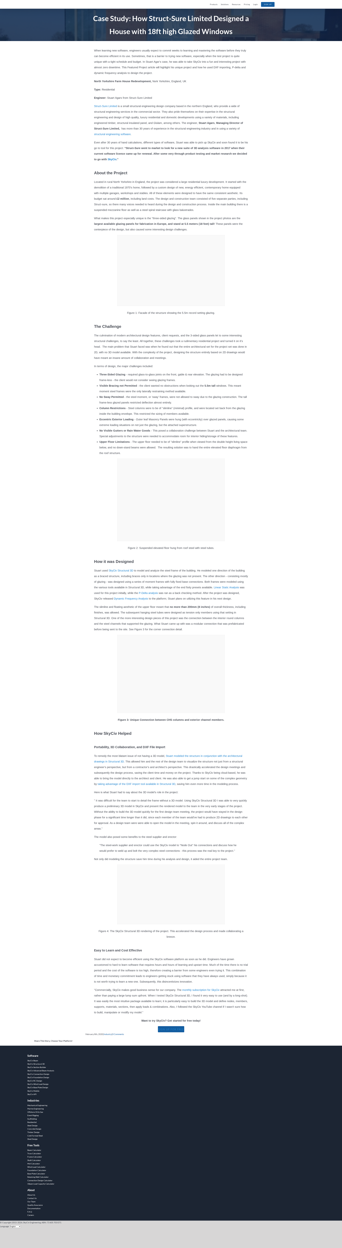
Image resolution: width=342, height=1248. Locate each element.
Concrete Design (34, 1129)
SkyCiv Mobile (33, 1091)
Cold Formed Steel (35, 1136)
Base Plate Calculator (36, 1173)
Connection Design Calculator (40, 1180)
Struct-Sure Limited (105, 106)
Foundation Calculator (36, 1170)
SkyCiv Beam (32, 1060)
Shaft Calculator (34, 1160)
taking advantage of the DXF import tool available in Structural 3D (136, 784)
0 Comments (118, 1034)
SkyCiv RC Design (34, 1081)
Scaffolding (32, 1119)
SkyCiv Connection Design (38, 1074)
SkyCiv (112, 159)
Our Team (31, 1201)
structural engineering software (112, 134)
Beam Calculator (34, 1150)
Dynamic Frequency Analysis (131, 598)
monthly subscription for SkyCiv (200, 989)
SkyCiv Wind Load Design (37, 1084)
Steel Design (32, 1125)
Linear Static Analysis (226, 587)
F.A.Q (29, 1212)
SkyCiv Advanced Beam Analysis (40, 1070)
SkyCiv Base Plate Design (37, 1087)
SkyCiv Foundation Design (38, 1077)
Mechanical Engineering (37, 1105)
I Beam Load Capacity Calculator (40, 1184)
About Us (31, 1195)
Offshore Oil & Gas (35, 1112)
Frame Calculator (34, 1157)
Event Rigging (33, 1115)
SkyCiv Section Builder (36, 1067)
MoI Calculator (33, 1163)
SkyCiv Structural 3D (121, 570)
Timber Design (33, 1132)
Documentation (33, 1208)
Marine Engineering (35, 1109)
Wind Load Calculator (36, 1167)
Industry (108, 1034)
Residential (32, 1122)
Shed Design (32, 1139)
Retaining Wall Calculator (38, 1177)
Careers (30, 1215)
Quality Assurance (35, 1205)
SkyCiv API (31, 1094)
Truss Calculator (34, 1153)
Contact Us (32, 1198)
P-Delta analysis (148, 593)
